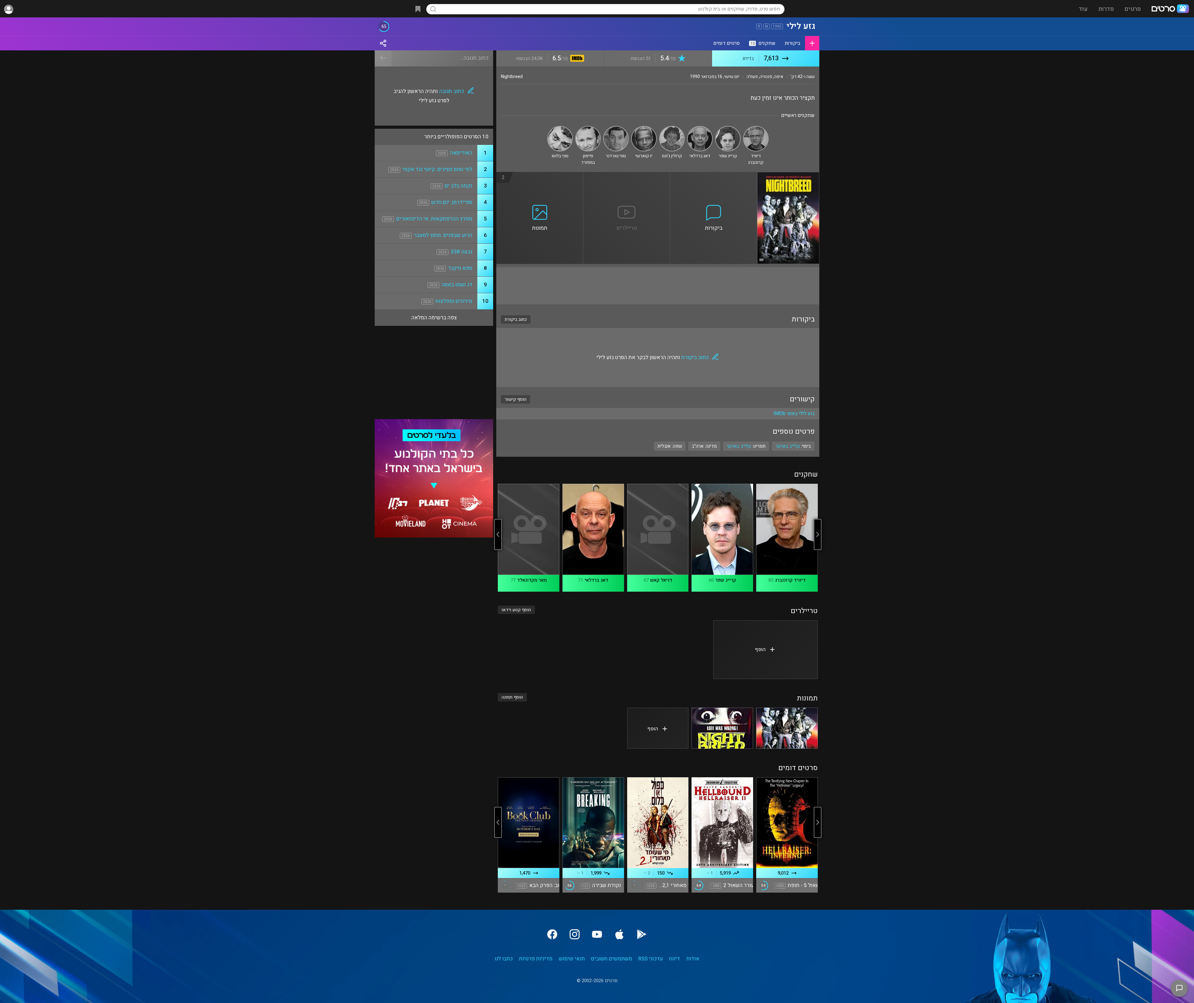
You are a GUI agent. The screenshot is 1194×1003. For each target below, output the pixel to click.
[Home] (1170, 9)
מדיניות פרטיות (536, 959)
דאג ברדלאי (596, 580)
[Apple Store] (619, 934)
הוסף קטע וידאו (516, 610)
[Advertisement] (657, 285)
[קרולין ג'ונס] (672, 128)
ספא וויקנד (460, 268)
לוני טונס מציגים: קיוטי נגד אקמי (437, 169)
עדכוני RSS (650, 959)
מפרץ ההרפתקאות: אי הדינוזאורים (434, 219)
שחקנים (762, 43)
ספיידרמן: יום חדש (451, 202)
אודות (692, 959)
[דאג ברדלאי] (700, 128)
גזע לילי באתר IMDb (794, 413)
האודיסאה (461, 153)
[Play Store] (642, 934)
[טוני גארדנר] (616, 128)
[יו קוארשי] (644, 128)
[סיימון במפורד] (588, 128)
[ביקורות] (713, 175)
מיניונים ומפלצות (453, 301)
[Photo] (787, 728)
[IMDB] (576, 59)
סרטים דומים (726, 43)
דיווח (674, 959)
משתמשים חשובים (611, 959)
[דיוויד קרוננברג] (756, 128)
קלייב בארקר (739, 446)
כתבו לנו (504, 959)
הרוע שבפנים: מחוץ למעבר (443, 235)
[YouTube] (597, 934)
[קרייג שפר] (728, 128)
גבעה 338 (461, 252)
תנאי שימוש (572, 959)
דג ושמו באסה (457, 285)
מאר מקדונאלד (532, 580)
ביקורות (792, 43)
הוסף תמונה (512, 697)
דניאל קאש (661, 580)
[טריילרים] (626, 175)
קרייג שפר (725, 580)
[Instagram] (575, 934)
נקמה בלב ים (458, 186)
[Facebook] (552, 934)
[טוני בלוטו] (560, 128)
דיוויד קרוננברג (790, 580)
